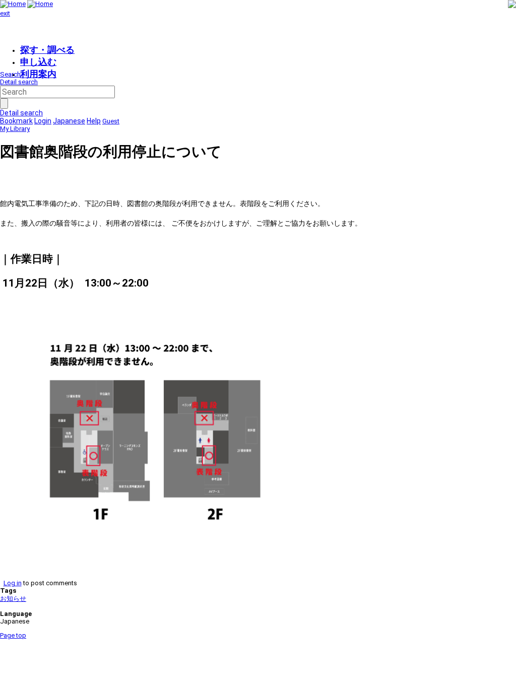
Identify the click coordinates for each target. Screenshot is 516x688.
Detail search (19, 82)
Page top (13, 635)
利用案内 (38, 73)
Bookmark (16, 121)
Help (94, 121)
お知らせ (13, 598)
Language (16, 613)
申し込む (38, 61)
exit (5, 13)
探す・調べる (47, 49)
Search (10, 74)
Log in (13, 583)
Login (42, 121)
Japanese (69, 121)
